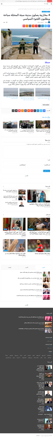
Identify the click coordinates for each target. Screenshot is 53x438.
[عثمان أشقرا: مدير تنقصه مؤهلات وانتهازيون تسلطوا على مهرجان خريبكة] (48, 367)
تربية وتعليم (16, 355)
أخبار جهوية (43, 355)
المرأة (21, 355)
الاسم (48, 159)
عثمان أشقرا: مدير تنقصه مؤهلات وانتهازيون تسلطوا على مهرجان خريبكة (39, 204)
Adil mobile (45, 104)
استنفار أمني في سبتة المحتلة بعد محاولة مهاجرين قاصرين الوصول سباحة (43, 98)
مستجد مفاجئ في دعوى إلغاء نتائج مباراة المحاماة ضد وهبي (31, 289)
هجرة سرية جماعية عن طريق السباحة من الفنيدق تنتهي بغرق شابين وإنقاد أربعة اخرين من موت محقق (27, 98)
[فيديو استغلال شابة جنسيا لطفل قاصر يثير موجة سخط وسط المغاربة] (46, 297)
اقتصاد (33, 355)
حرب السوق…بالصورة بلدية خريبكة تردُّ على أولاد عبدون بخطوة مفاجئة (10, 191)
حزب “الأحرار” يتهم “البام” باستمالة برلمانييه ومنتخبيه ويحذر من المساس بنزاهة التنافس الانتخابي (29, 1)
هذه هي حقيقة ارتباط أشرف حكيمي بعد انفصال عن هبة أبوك (31, 284)
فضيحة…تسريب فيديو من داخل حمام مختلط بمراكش (34, 322)
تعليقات (9, 267)
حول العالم (49, 357)
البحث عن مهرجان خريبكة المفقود (40, 419)
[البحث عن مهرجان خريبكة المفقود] (48, 420)
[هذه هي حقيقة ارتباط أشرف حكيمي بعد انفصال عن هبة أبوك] (46, 285)
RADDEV (38, 435)
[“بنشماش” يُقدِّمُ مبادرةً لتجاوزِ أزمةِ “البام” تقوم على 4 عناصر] (48, 400)
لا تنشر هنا (18, 357)
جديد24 (6, 355)
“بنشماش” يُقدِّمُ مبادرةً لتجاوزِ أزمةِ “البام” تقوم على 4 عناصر (40, 401)
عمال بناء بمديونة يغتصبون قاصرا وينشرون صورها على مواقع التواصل (31, 328)
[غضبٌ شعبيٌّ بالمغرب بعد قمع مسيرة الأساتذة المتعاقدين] (48, 408)
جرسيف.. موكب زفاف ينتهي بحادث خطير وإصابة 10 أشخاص (10, 130)
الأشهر (43, 267)
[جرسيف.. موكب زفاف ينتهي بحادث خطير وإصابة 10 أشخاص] (10, 124)
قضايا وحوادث (44, 11)
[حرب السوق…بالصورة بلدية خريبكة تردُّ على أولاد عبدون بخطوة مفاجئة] (22, 192)
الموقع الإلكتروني (23, 164)
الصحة (25, 355)
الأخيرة (26, 267)
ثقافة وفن (11, 355)
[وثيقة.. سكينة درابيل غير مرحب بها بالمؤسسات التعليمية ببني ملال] (46, 279)
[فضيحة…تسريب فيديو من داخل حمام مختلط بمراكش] (48, 324)
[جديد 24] (46, 3)
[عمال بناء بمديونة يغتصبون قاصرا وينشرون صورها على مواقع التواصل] (48, 330)
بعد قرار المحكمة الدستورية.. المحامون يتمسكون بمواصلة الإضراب (27, 130)
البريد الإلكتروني (47, 164)
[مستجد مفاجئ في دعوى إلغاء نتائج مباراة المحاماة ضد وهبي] (46, 291)
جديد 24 (46, 22)
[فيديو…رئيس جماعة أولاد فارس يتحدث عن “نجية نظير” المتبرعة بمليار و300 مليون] (22, 197)
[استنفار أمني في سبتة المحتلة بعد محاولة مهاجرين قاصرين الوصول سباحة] (42, 92)
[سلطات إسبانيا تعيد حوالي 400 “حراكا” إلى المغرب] (10, 92)
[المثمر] (26, 175)
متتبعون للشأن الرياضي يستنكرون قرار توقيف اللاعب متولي (31, 272)
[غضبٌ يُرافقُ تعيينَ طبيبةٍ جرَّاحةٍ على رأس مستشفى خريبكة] (48, 426)
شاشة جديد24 (36, 357)
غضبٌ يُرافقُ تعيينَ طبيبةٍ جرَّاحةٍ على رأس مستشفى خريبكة (40, 427)
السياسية (29, 355)
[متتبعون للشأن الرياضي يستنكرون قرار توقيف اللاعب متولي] (46, 274)
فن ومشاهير (30, 357)
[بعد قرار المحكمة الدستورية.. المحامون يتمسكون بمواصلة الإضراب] (26, 124)
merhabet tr (49, 355)
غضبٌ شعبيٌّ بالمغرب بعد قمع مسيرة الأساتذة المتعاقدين (41, 408)
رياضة (45, 357)
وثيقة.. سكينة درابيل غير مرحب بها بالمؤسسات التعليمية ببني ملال (30, 278)
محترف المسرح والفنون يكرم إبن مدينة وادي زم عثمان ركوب (11, 203)
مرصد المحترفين (8, 357)
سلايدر (44, 8)
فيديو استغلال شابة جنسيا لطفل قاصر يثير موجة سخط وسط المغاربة (29, 295)
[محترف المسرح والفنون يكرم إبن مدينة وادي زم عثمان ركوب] (22, 204)
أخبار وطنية (38, 355)
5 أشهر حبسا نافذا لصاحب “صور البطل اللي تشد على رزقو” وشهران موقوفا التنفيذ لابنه (43, 131)
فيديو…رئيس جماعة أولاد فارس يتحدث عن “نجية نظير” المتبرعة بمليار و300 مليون (10, 197)
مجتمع (14, 357)
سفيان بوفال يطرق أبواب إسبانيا (42, 253)
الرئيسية (47, 8)
